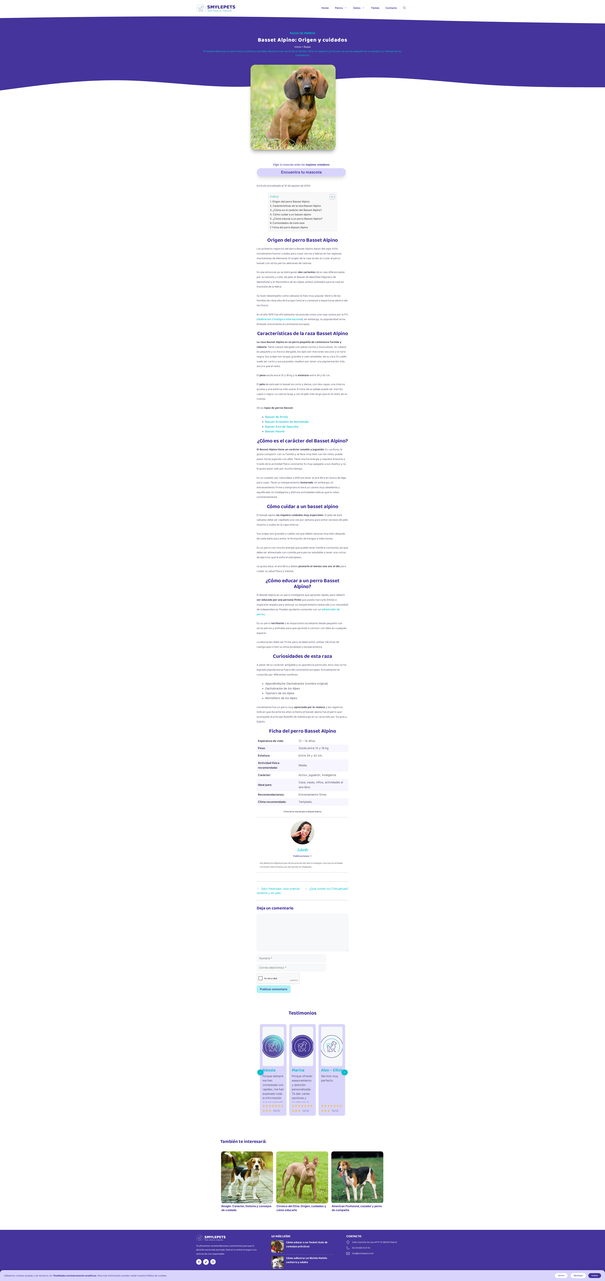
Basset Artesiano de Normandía (286, 421)
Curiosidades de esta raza (288, 223)
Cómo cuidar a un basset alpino (292, 214)
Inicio (297, 47)
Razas (307, 47)
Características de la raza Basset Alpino (297, 205)
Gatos (356, 7)
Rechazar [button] (578, 1275)
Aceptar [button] (594, 1275)
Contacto (391, 7)
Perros (339, 7)
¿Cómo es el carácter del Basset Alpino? (297, 210)
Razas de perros (302, 33)
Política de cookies (156, 1275)
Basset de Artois (276, 416)
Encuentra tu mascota (301, 172)
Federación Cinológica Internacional (279, 319)
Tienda (375, 7)
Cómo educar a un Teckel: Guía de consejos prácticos (307, 1244)
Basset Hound (274, 431)
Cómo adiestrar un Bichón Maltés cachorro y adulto (306, 1260)
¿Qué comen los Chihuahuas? (328, 888)
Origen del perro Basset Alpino (291, 201)
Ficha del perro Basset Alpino (290, 227)
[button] (404, 8)
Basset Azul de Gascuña (281, 426)
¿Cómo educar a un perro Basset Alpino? (298, 218)
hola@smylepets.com (363, 1253)
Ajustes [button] (561, 1275)
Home (325, 7)
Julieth (302, 850)
